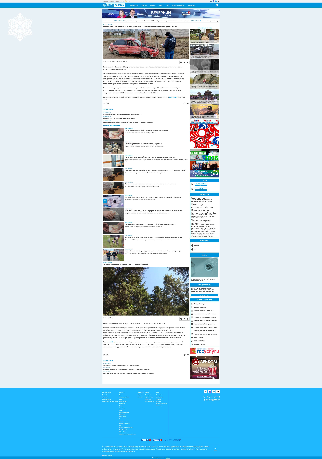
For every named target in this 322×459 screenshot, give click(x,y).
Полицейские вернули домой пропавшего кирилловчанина (121, 365)
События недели (106, 399)
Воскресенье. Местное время (110, 401)
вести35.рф (112, 342)
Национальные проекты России (127, 434)
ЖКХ (120, 399)
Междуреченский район (197, 230)
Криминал (122, 403)
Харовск (212, 231)
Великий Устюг (200, 210)
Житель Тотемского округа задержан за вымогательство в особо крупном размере (153, 251)
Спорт (121, 410)
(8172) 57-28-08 (213, 397)
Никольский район (207, 235)
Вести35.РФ (173, 97)
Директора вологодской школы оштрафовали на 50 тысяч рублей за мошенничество (154, 211)
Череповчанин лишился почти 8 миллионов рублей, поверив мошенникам (150, 224)
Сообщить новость (204, 295)
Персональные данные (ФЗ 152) (110, 451)
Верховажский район (207, 236)
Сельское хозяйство (124, 418)
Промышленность (124, 421)
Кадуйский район (210, 224)
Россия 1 (104, 395)
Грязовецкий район (202, 232)
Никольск (202, 224)
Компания (158, 405)
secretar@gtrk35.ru (213, 400)
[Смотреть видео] (113, 201)
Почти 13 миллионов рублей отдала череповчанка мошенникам (146, 130)
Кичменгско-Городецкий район (200, 233)
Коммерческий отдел (161, 403)
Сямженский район (196, 236)
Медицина (122, 414)
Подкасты (147, 395)
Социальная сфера (124, 397)
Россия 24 (105, 397)
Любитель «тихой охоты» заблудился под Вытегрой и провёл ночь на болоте (126, 369)
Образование (122, 416)
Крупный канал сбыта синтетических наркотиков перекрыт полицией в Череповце (153, 197)
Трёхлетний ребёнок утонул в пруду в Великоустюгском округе (122, 114)
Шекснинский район (198, 201)
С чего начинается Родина (126, 427)
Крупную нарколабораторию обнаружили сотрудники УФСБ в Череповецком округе (153, 237)
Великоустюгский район (202, 207)
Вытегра (209, 199)
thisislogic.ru (132, 451)
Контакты (158, 401)
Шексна (209, 201)
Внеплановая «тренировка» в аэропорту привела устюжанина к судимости (150, 184)
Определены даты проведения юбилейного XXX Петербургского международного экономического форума (107, 21)
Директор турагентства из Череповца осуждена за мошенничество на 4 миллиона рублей (155, 170)
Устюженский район (201, 216)
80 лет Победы (123, 432)
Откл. (168, 457)
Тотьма (208, 226)
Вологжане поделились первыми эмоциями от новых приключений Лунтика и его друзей (179, 21)
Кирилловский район (198, 226)
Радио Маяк (148, 399)
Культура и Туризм (124, 412)
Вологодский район (204, 213)
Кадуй (193, 216)
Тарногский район (196, 235)
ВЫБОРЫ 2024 (123, 429)
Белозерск (211, 216)
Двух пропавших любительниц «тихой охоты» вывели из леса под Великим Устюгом (128, 373)
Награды (158, 399)
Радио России (149, 397)
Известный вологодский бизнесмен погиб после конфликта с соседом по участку (128, 122)
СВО (120, 425)
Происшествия (123, 401)
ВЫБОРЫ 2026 (191, 5)
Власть (121, 405)
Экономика (122, 408)
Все (120, 395)
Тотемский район (210, 228)
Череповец (199, 198)
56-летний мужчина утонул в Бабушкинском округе (119, 118)
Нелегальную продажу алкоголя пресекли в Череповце (143, 144)
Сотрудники (159, 397)
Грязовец (211, 233)
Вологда (197, 204)
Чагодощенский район (197, 217)
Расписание (159, 395)
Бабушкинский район (197, 228)
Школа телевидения (178, 5)
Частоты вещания (149, 401)
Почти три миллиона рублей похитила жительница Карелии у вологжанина (150, 157)
